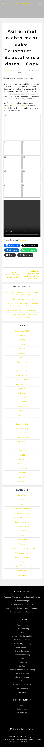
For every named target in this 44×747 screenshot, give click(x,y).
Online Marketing (22, 522)
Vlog (22, 562)
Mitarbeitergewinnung (22, 517)
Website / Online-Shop (22, 566)
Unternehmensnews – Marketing (22, 548)
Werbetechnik (22, 571)
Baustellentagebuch (19, 105)
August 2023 (22, 335)
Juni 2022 (22, 397)
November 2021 (22, 428)
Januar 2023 (22, 366)
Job (22, 504)
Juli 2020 (22, 473)
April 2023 (22, 353)
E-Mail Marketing (22, 500)
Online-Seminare (22, 526)
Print (22, 535)
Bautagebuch (20, 70)
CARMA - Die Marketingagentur (23, 742)
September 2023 (22, 331)
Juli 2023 (22, 340)
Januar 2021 (22, 468)
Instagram (23, 240)
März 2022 (22, 411)
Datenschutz (22, 709)
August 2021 (22, 442)
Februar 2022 (22, 415)
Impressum (22, 713)
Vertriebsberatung (22, 553)
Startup (22, 544)
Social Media (22, 540)
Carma (9, 70)
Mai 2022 (22, 402)
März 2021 (22, 464)
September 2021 (22, 437)
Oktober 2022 (22, 380)
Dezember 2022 (22, 371)
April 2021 (22, 459)
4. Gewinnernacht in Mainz (22, 299)
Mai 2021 (22, 455)
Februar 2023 (22, 362)
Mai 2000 (22, 481)
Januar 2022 (22, 420)
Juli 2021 (22, 446)
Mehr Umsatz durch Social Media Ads (22, 310)
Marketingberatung (22, 513)
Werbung (22, 575)
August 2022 (22, 389)
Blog (6, 108)
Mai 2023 (22, 349)
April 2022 (22, 406)
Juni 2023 (22, 344)
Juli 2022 (22, 393)
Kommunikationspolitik (22, 509)
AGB (22, 705)
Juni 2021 (22, 451)
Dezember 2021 (22, 424)
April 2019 (22, 477)
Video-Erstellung (22, 557)
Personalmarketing (22, 531)
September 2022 (22, 384)
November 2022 (22, 375)
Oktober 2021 (22, 433)
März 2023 (22, 358)
